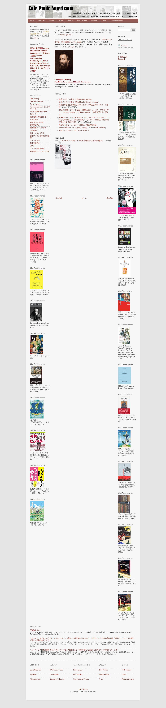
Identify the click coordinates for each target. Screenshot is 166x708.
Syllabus (33, 674)
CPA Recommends (56, 670)
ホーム (84, 198)
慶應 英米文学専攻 (36, 122)
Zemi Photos (103, 670)
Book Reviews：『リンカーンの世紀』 (73, 128)
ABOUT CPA (83, 689)
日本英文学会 (35, 143)
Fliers (101, 679)
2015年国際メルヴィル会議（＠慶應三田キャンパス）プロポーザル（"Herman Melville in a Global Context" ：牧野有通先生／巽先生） (84, 112)
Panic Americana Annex (38, 111)
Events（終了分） (66, 35)
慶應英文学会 (35, 125)
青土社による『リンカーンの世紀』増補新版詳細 (77, 125)
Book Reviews (99, 128)
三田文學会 (34, 119)
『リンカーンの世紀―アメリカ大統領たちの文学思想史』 (82, 141)
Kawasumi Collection (57, 679)
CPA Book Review (36, 101)
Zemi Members (35, 670)
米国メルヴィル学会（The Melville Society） (76, 99)
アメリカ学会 (35, 140)
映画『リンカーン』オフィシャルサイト (74, 130)
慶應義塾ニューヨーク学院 (39, 151)
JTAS (32, 146)
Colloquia (33, 130)
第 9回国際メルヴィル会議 (71, 42)
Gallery (60, 21)
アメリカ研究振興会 (37, 148)
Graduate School (116, 21)
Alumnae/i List (35, 679)
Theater (70, 21)
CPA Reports (54, 674)
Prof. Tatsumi (82, 21)
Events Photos (104, 674)
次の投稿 (59, 198)
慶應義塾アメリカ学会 (38, 128)
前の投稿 (109, 198)
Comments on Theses (81, 679)
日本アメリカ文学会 (37, 133)
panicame (94, 21)
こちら (72, 47)
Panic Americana (128, 679)
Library (51, 21)
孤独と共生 (34, 114)
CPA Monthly (34, 99)
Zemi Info (42, 21)
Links (104, 21)
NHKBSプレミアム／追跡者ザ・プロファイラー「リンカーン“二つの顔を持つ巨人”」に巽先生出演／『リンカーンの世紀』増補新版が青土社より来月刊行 (84, 119)
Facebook (121, 59)
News (32, 21)
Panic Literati (34, 104)
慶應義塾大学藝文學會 (38, 117)
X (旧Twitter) (122, 57)
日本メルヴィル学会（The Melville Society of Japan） (79, 102)
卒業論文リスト (35, 630)
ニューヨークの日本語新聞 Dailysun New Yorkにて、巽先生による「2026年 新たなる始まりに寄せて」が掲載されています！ (74, 650)
